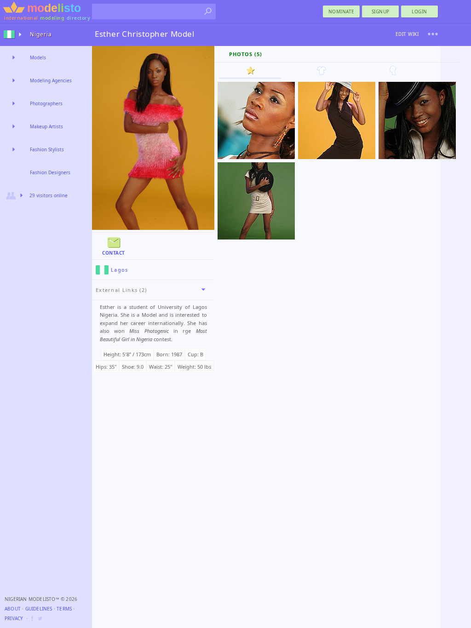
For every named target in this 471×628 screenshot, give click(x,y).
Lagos (119, 269)
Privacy (14, 618)
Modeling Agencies (51, 80)
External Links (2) (121, 289)
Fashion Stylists (47, 149)
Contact (113, 253)
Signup (381, 11)
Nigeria (41, 34)
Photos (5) (245, 54)
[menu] (432, 34)
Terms (64, 608)
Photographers (46, 103)
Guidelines (38, 608)
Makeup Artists (46, 126)
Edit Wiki (407, 34)
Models (38, 57)
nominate (341, 11)
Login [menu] (419, 11)
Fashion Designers (50, 172)
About (13, 608)
